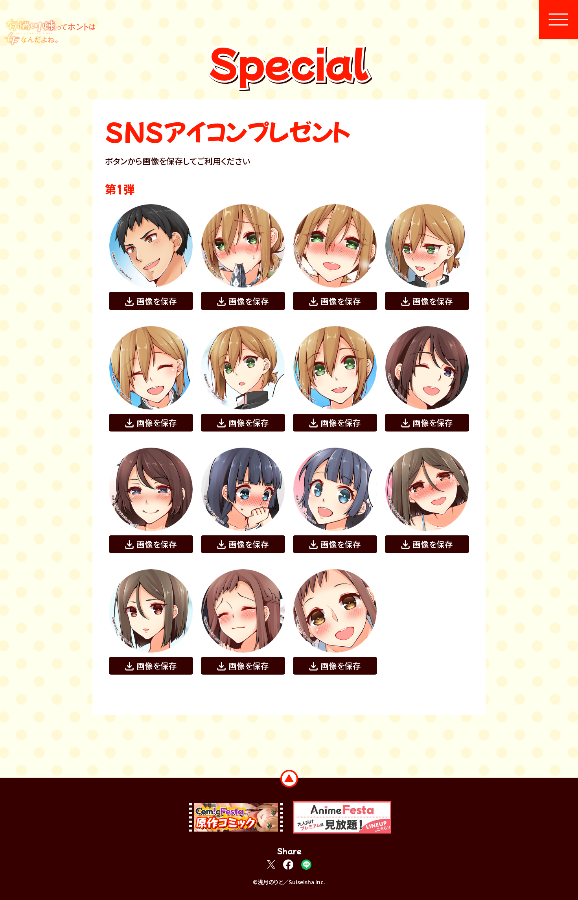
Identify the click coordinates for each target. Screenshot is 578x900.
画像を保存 (156, 301)
